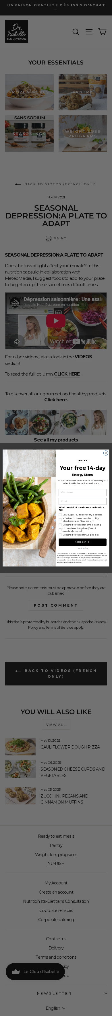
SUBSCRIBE (83, 542)
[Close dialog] (105, 453)
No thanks (83, 548)
